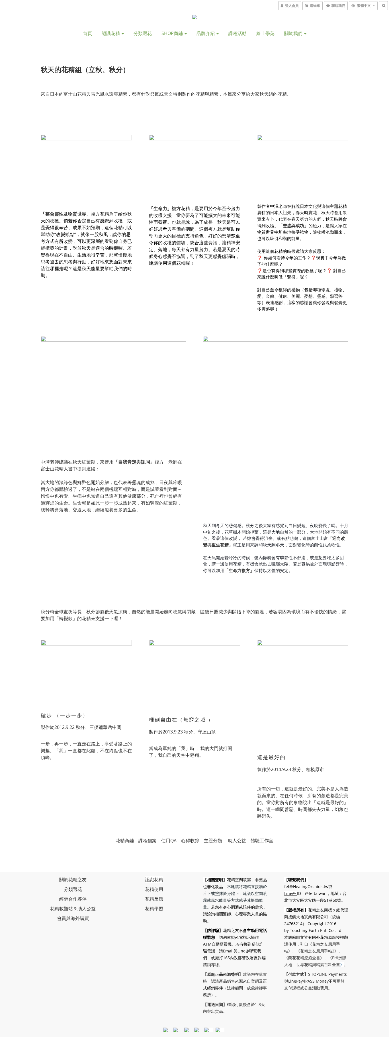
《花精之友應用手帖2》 (317, 951)
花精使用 (154, 889)
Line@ (243, 951)
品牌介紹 (206, 33)
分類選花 (143, 33)
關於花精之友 (73, 879)
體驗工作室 (262, 840)
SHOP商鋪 (172, 33)
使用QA (169, 840)
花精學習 (154, 908)
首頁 (87, 33)
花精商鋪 (125, 840)
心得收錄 (190, 840)
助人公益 (237, 840)
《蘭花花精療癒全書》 (304, 957)
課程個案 (147, 840)
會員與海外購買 (73, 918)
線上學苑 (265, 33)
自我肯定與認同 (134, 462)
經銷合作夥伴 (73, 899)
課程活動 (237, 33)
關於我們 (294, 33)
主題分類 (213, 840)
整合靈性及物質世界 (65, 214)
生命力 (160, 208)
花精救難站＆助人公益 (73, 908)
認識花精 (111, 33)
